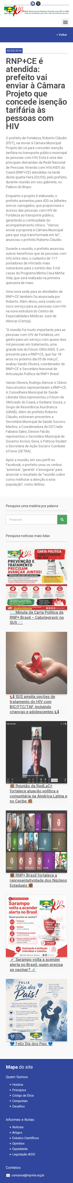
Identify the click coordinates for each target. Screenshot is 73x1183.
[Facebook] (33, 3)
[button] (65, 22)
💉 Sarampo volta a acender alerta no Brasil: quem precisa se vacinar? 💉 (36, 964)
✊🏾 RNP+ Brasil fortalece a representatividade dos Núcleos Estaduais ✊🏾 (38, 880)
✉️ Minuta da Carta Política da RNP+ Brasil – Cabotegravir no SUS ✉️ (37, 617)
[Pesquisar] (62, 519)
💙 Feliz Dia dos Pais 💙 (31, 1043)
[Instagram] (38, 3)
